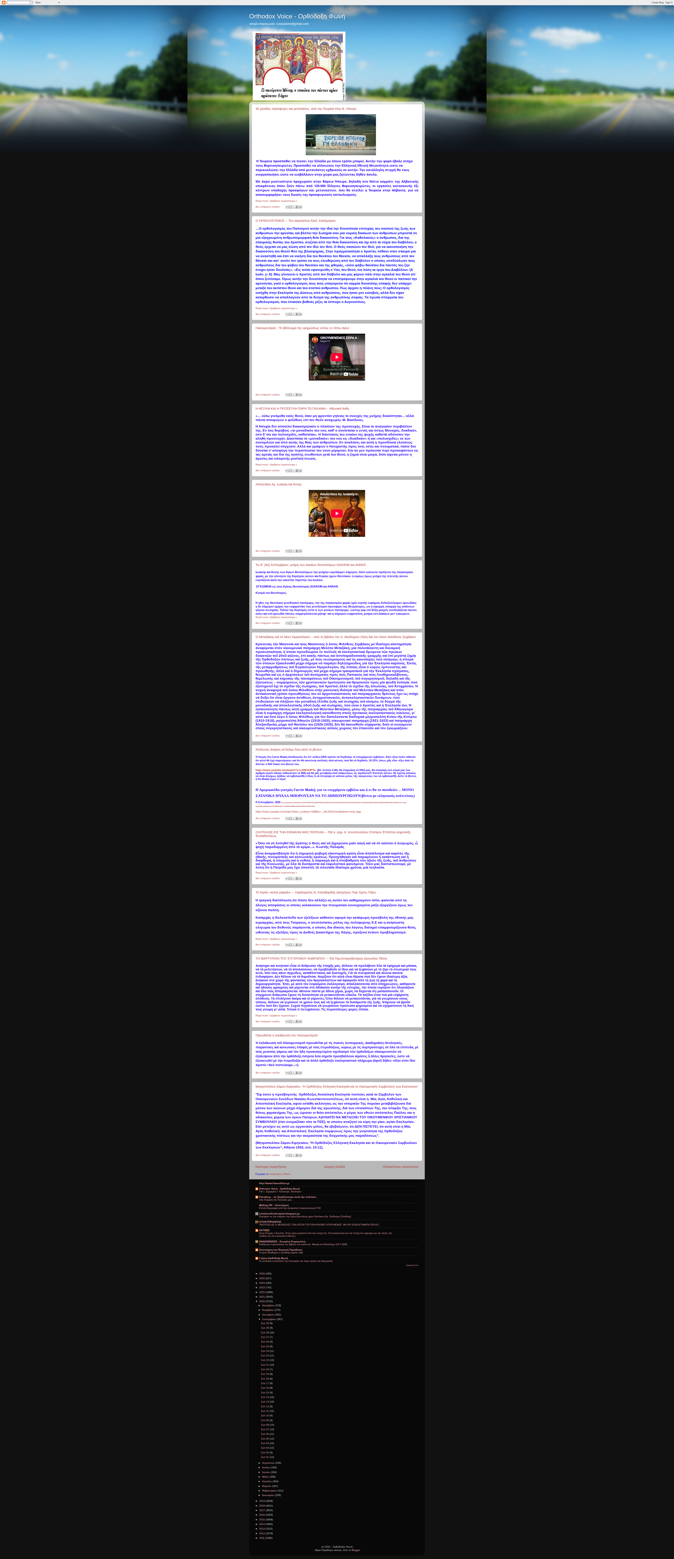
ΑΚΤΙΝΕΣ (264, 1230)
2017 (262, 1510)
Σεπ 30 (265, 1323)
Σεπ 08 (265, 1425)
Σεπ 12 (265, 1406)
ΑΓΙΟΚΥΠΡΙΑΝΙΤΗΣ (270, 1222)
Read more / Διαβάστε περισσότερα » (276, 201)
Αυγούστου (268, 1463)
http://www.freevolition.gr (274, 1183)
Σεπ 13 (265, 1401)
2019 (262, 1501)
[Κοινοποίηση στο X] (294, 207)
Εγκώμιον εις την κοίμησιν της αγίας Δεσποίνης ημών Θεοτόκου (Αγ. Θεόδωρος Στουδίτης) (305, 1216)
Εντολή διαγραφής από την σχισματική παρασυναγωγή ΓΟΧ (290, 1208)
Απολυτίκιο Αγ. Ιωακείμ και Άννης (279, 484)
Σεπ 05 (265, 1438)
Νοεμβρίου (268, 1310)
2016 (262, 1515)
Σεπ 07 (265, 1429)
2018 (262, 1505)
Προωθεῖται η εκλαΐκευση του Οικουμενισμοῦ (287, 1035)
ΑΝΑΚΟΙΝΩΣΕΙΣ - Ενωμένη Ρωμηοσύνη (282, 1241)
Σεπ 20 (265, 1369)
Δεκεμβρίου (268, 1305)
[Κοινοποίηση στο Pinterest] (300, 207)
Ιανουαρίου (268, 1495)
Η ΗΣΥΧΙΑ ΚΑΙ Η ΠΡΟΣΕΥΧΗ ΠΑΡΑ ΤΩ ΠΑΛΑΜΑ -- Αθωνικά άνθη (302, 408)
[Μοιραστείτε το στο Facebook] (297, 207)
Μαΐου (266, 1476)
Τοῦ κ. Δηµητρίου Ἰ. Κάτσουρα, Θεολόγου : (281, 1191)
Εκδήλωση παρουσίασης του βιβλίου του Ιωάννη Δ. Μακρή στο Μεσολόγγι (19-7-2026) (303, 1244)
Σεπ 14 (265, 1397)
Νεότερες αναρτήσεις (270, 1167)
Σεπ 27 (265, 1337)
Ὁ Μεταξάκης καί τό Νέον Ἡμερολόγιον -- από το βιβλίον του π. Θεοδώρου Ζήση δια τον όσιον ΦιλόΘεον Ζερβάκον (336, 637)
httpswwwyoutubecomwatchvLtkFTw (286, 770)
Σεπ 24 (265, 1351)
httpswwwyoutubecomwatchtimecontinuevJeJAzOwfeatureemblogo (308, 811)
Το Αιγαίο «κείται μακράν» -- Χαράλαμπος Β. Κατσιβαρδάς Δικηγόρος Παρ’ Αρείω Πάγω (316, 892)
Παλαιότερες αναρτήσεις (401, 1167)
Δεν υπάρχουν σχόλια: (268, 206)
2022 (262, 1292)
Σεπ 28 (265, 1332)
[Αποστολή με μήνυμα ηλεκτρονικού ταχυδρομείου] (287, 207)
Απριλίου (267, 1481)
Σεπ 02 (265, 1452)
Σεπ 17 (265, 1383)
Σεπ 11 (265, 1411)
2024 (262, 1283)
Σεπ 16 (265, 1388)
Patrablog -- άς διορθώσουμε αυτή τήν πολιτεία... (288, 1197)
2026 (262, 1273)
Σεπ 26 (265, 1341)
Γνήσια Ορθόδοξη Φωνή (273, 1258)
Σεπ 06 (265, 1434)
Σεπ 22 (265, 1360)
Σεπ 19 (265, 1374)
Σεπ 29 (265, 1328)
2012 (262, 1533)
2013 (262, 1528)
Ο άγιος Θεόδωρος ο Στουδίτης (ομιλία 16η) (281, 1252)
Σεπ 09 (265, 1420)
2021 (262, 1297)
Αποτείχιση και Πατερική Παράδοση (280, 1249)
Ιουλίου (266, 1467)
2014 (262, 1524)
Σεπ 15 (265, 1392)
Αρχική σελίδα (334, 1167)
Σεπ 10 (265, 1415)
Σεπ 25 (265, 1346)
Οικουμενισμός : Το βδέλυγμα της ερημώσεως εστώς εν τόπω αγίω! (302, 328)
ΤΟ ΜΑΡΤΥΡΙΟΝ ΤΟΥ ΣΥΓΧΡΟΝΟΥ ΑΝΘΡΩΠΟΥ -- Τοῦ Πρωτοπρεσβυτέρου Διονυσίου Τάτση (321, 958)
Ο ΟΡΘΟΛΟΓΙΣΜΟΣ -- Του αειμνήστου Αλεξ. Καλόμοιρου (296, 220)
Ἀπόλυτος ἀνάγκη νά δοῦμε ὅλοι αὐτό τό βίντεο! (289, 749)
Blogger (356, 1550)
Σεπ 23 (265, 1355)
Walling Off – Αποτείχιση (274, 1205)
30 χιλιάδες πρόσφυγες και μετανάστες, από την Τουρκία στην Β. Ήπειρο (306, 109)
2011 (262, 1538)
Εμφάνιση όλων (412, 1265)
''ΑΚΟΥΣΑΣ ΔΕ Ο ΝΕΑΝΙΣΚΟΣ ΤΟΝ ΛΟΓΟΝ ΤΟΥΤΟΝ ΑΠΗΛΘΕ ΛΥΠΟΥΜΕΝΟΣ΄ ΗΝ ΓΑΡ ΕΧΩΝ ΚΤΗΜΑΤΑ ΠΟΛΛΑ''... (320, 1224)
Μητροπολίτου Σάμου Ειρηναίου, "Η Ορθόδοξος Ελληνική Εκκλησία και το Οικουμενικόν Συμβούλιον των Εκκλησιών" (337, 1086)
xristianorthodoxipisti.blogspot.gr (279, 1213)
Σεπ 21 (265, 1365)
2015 (262, 1519)
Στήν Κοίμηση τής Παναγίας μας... (276, 1200)
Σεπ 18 (265, 1378)
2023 (262, 1287)
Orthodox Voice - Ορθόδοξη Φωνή (297, 16)
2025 (262, 1278)
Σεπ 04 (265, 1443)
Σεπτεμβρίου (269, 1319)
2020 (262, 1301)
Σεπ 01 (265, 1457)
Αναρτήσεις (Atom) (280, 1174)
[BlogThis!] (290, 207)
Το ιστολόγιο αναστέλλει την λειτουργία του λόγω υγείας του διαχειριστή (295, 1261)
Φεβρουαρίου (269, 1490)
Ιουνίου (266, 1472)
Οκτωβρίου (268, 1314)
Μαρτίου (267, 1486)
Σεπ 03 (265, 1448)
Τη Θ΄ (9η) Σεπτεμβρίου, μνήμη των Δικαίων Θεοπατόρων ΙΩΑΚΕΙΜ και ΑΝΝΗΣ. (311, 565)
